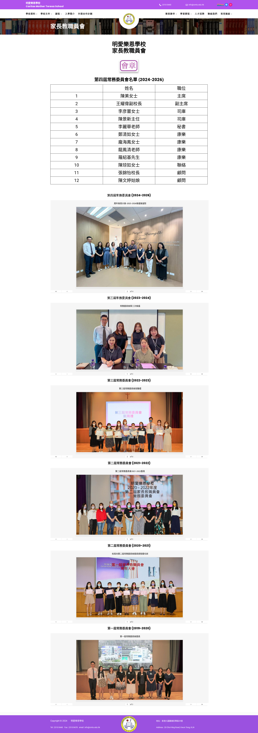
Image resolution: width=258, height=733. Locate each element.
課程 (57, 14)
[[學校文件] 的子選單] (51, 14)
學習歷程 (185, 14)
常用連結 (225, 14)
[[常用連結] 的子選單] (231, 14)
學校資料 (30, 14)
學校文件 (45, 14)
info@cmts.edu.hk (196, 5)
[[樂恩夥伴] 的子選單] (176, 14)
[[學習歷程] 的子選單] (191, 14)
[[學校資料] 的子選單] (36, 14)
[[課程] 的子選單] (61, 14)
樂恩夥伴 (170, 14)
